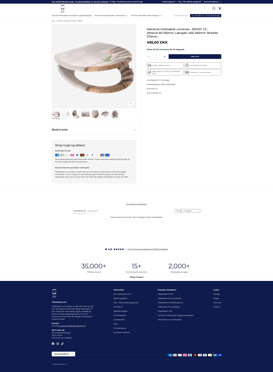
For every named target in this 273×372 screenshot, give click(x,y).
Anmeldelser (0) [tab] (79, 211)
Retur (115, 324)
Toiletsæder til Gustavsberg (169, 298)
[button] (220, 8)
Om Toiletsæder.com (122, 294)
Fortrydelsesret (119, 328)
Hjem (53, 21)
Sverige (216, 294)
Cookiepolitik (119, 320)
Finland (216, 307)
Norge (216, 298)
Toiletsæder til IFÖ (165, 294)
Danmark (217, 303)
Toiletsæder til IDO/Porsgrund (170, 303)
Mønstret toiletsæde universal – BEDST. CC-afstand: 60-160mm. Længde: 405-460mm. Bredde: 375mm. (70, 21)
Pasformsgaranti (168, 2)
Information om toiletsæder (170, 320)
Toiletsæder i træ (165, 311)
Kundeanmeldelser (121, 332)
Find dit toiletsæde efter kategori (145, 15)
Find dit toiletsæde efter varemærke (110, 15)
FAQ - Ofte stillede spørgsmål (189, 2)
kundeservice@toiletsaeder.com (72, 326)
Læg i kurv (195, 56)
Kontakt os (118, 307)
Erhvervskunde (180, 16)
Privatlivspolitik (119, 315)
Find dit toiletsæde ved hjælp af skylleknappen (72, 15)
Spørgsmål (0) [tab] (92, 211)
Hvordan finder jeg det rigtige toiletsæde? (176, 315)
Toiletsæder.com (62, 364)
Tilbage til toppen (137, 277)
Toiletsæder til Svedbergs (168, 307)
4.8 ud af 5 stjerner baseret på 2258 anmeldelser (147, 249)
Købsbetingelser (120, 311)
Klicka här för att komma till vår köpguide (165, 49)
